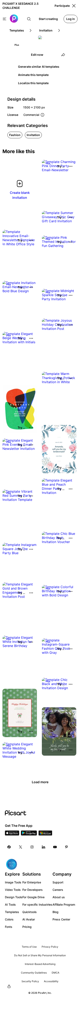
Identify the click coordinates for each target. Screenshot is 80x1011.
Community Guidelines (34, 972)
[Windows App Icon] (45, 834)
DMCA (55, 972)
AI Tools (10, 904)
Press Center (61, 919)
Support (58, 882)
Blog (55, 912)
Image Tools (13, 882)
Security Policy (30, 981)
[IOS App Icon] (12, 834)
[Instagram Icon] (32, 847)
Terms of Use (29, 946)
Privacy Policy (50, 946)
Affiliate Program (64, 904)
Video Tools (13, 889)
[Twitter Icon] (20, 847)
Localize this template (33, 83)
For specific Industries (37, 904)
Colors (9, 919)
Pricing (27, 926)
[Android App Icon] (29, 834)
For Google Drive (33, 897)
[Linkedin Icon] (43, 847)
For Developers (32, 889)
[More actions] (70, 166)
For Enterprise (31, 882)
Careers (58, 889)
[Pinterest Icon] (66, 847)
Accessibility (51, 981)
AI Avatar (28, 919)
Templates (12, 912)
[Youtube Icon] (55, 847)
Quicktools (29, 912)
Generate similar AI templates (38, 66)
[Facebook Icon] (9, 847)
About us (59, 897)
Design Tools (13, 897)
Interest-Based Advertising (40, 964)
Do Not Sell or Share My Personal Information (40, 955)
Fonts (8, 926)
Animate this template (33, 75)
